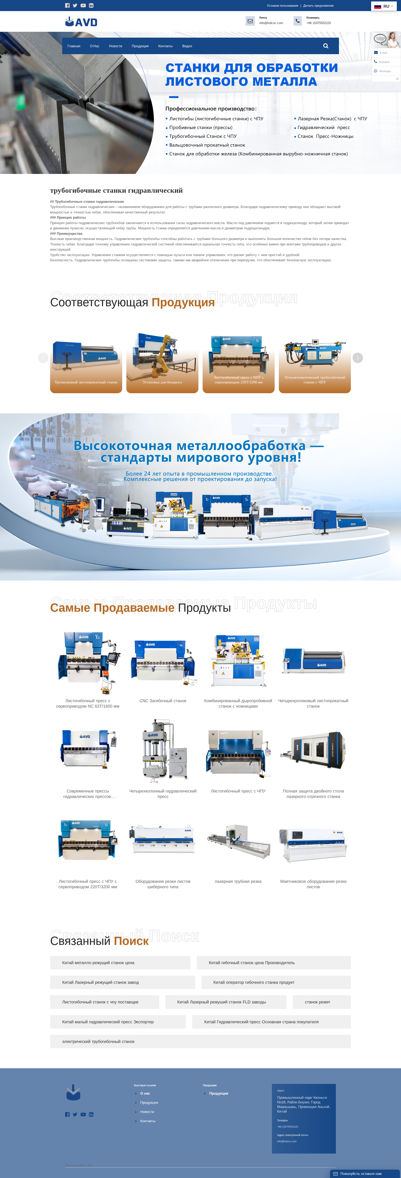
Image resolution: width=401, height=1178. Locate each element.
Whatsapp (385, 71)
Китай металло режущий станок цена (98, 962)
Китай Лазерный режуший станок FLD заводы (221, 1002)
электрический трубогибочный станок (98, 1041)
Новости (147, 1112)
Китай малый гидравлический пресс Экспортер (108, 1022)
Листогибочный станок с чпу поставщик (100, 1002)
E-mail (383, 52)
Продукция (149, 1103)
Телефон (384, 62)
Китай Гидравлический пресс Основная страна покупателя (261, 1022)
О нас (145, 1093)
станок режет (317, 1002)
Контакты (147, 1121)
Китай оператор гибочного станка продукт (253, 982)
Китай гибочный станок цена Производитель (252, 962)
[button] (358, 358)
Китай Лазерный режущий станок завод (100, 982)
